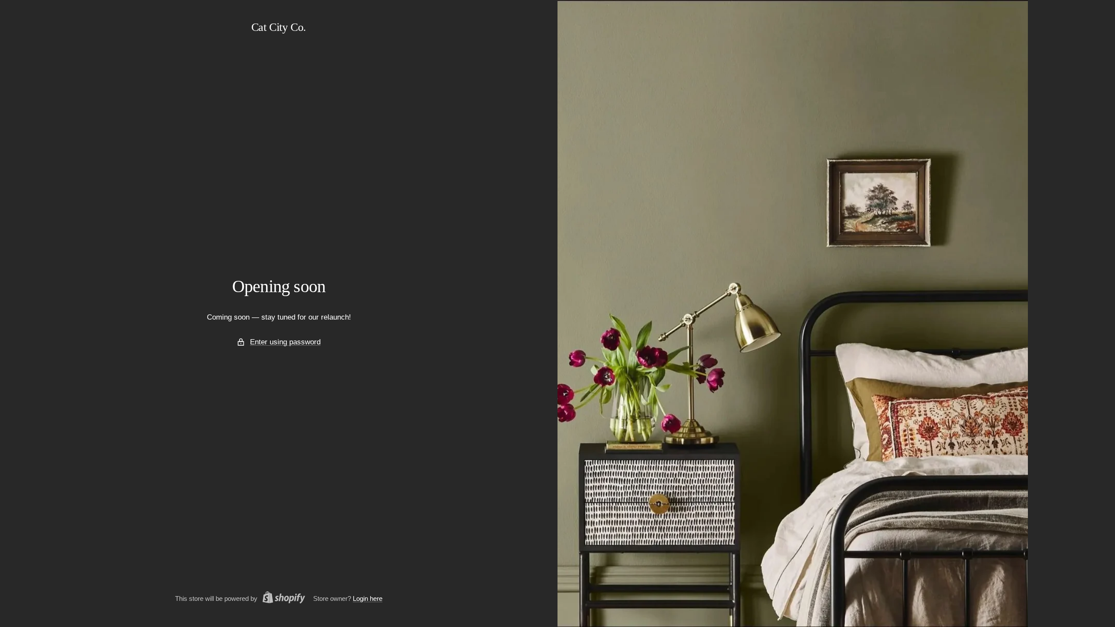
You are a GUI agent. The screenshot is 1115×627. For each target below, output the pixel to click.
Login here (367, 598)
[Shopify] (281, 598)
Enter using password (285, 342)
